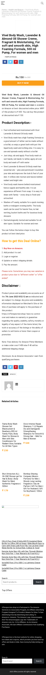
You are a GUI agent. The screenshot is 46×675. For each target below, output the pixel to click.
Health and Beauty (16, 10)
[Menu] (3, 3)
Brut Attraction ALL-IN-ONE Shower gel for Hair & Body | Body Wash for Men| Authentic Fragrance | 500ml (12, 480)
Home (4, 10)
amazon (13, 374)
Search (4, 578)
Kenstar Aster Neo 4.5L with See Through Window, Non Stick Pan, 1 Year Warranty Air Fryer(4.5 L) (22, 552)
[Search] (42, 3)
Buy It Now (23, 83)
